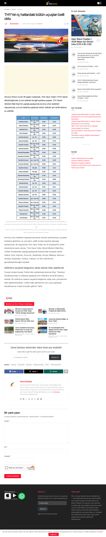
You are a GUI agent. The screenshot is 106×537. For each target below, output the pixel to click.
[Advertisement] (36, 79)
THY (47, 364)
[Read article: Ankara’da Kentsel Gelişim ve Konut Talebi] (42, 321)
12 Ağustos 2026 (21, 315)
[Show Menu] (5, 3)
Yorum (7, 421)
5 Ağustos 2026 (55, 313)
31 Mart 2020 (26, 23)
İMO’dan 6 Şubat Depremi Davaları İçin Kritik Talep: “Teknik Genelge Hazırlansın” (25, 311)
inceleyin (100, 532)
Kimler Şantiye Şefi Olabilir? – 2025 (89, 73)
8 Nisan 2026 (54, 323)
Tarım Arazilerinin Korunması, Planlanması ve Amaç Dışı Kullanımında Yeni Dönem (25, 330)
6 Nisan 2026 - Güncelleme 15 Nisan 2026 (25, 334)
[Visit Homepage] (51, 3)
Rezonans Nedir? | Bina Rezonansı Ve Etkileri (86, 130)
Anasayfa (7, 9)
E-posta (7, 456)
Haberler (19, 9)
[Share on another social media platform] (66, 371)
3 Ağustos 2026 (21, 323)
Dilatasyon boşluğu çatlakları (81, 163)
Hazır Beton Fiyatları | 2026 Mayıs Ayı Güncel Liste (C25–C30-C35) (82, 41)
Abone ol (55, 357)
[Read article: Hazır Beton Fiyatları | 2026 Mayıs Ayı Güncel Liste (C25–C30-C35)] (86, 25)
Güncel (13, 9)
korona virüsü (38, 364)
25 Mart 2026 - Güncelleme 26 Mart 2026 (58, 336)
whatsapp (56, 392)
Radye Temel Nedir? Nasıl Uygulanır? (89, 89)
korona (29, 364)
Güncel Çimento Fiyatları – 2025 (88, 66)
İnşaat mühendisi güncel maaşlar (82, 158)
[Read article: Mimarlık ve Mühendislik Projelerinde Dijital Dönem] (42, 311)
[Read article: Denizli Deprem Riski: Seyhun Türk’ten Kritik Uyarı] (9, 321)
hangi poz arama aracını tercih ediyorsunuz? (86, 165)
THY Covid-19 (55, 364)
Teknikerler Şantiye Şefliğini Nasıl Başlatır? (85, 135)
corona (13, 364)
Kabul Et (54, 534)
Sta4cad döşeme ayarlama (80, 160)
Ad (6, 447)
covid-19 (21, 364)
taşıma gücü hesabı (77, 167)
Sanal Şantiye (14, 23)
